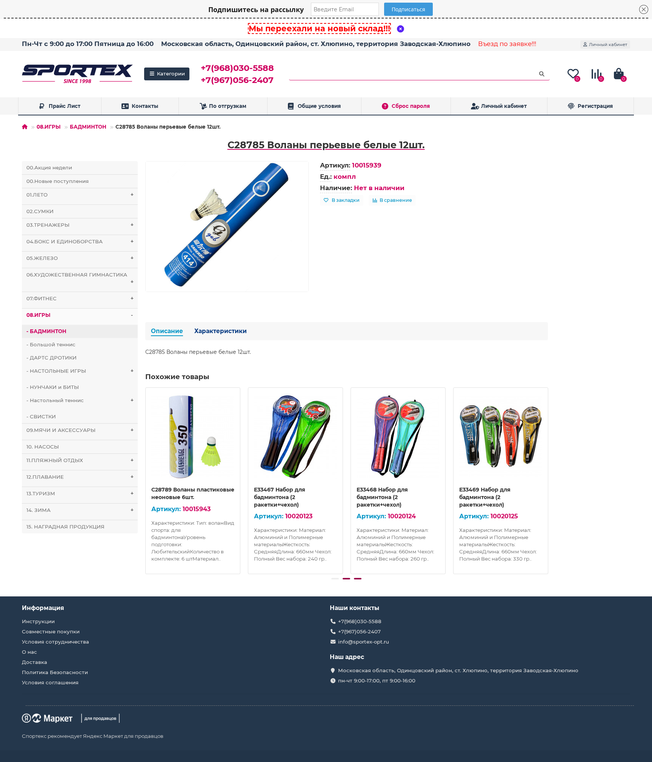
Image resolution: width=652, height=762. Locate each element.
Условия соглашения (50, 682)
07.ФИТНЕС (79, 298)
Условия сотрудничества (55, 642)
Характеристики (220, 331)
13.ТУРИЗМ (79, 493)
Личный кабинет (504, 106)
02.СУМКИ (40, 211)
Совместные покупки (51, 631)
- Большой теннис (50, 344)
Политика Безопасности (55, 672)
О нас (29, 652)
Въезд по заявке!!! (507, 44)
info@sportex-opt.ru (363, 642)
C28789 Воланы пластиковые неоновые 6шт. (192, 493)
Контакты (145, 106)
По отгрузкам (227, 106)
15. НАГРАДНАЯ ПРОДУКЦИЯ (65, 527)
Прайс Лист (64, 106)
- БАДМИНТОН (46, 331)
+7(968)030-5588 (237, 68)
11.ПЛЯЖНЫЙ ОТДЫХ (79, 460)
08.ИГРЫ (49, 127)
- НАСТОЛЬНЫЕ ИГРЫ (79, 371)
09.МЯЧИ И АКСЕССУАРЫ (79, 430)
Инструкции (38, 621)
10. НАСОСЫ (42, 447)
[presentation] (146, 479)
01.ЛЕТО (79, 195)
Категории (171, 74)
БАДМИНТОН (88, 127)
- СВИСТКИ (41, 416)
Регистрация (595, 106)
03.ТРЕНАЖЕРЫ (79, 225)
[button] (335, 578)
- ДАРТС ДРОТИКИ (51, 358)
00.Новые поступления (57, 181)
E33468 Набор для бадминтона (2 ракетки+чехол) (382, 497)
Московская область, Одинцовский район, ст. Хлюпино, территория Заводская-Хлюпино (316, 44)
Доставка (34, 662)
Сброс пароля (411, 106)
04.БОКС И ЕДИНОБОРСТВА (79, 241)
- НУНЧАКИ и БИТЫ (52, 387)
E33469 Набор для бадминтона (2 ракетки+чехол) (485, 497)
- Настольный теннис (79, 400)
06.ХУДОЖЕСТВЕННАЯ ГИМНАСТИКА (79, 278)
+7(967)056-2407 (237, 80)
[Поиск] (541, 74)
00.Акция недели (49, 167)
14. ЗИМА (79, 510)
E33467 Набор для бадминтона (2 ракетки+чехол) (279, 497)
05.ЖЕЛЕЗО (79, 258)
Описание (167, 331)
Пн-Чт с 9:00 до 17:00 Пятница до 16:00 (88, 44)
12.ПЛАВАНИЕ (79, 477)
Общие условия (319, 106)
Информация (43, 607)
